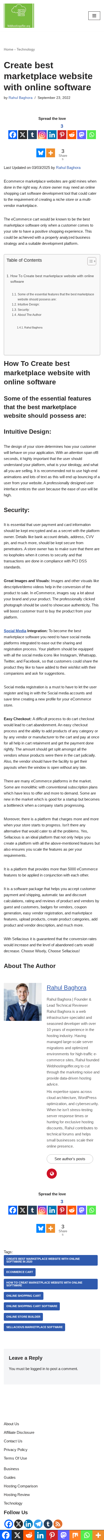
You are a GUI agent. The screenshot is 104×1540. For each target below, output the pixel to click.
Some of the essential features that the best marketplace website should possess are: (56, 297)
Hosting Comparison (21, 1486)
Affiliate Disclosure (19, 1432)
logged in (38, 1369)
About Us (11, 1424)
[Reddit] (71, 130)
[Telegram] (38, 1524)
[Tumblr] (32, 130)
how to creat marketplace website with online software (44, 1284)
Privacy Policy (16, 1449)
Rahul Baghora (21, 98)
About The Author (29, 315)
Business (11, 1469)
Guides (10, 1477)
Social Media (15, 631)
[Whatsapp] (91, 130)
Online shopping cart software (31, 1306)
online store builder (23, 1316)
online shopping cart (23, 1295)
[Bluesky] (40, 149)
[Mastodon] (81, 130)
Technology (26, 49)
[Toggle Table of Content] (89, 261)
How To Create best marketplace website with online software (52, 278)
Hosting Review (17, 1494)
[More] (50, 149)
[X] (22, 130)
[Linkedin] (52, 130)
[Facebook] (12, 130)
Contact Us (13, 1441)
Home (8, 49)
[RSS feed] (58, 1524)
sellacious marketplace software (34, 1327)
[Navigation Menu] (94, 15)
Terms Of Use (15, 1458)
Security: (23, 310)
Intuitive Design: (28, 304)
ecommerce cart (19, 1271)
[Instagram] (42, 130)
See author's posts (70, 1159)
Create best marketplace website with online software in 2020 (43, 1260)
